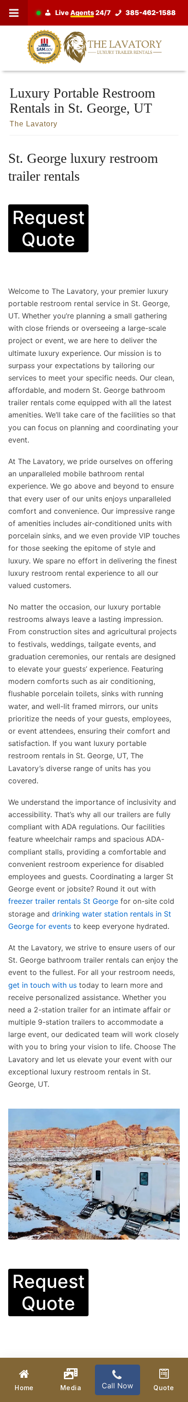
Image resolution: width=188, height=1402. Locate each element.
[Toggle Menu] (14, 13)
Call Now (117, 1385)
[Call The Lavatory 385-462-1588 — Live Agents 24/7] (108, 13)
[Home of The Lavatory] (94, 46)
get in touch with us (42, 985)
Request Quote (48, 228)
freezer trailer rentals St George (63, 901)
